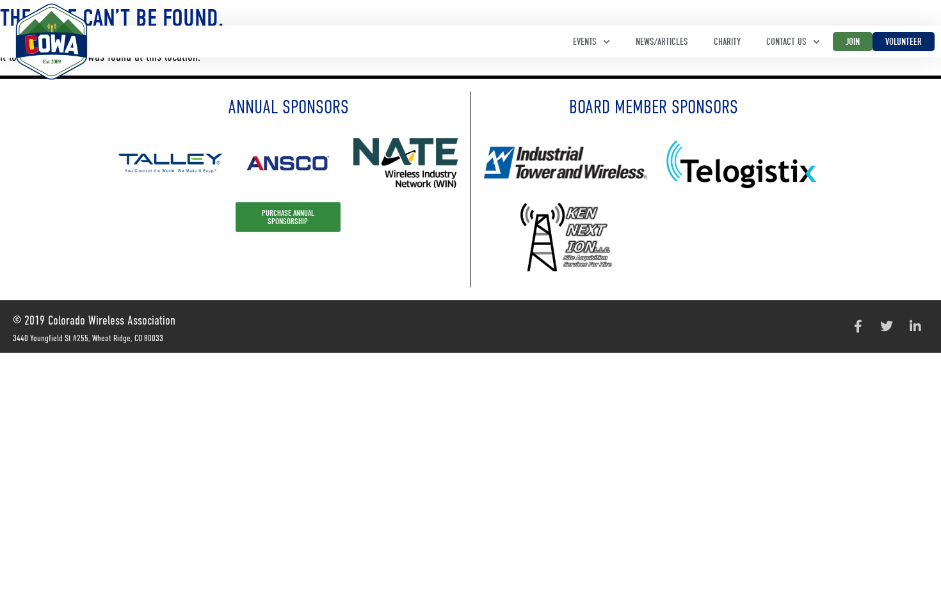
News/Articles (662, 41)
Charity (727, 41)
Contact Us (786, 41)
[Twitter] (886, 326)
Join (853, 41)
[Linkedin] (915, 326)
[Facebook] (858, 326)
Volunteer (903, 41)
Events (585, 41)
